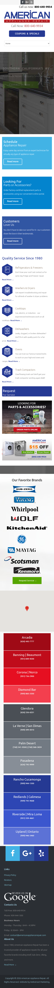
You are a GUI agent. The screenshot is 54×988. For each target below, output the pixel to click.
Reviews (8, 880)
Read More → (8, 280)
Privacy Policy (10, 875)
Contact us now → (21, 84)
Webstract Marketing (39, 982)
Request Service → (28, 580)
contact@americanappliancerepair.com (28, 935)
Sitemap (8, 885)
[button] (27, 608)
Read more (12, 161)
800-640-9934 (33, 26)
